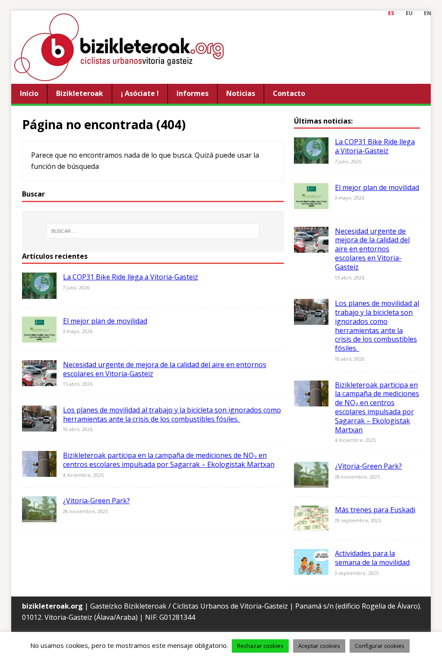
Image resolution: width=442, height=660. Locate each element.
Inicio (29, 93)
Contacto (289, 93)
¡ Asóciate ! (140, 93)
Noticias (240, 93)
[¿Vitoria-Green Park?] (39, 516)
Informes (192, 93)
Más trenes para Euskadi (375, 509)
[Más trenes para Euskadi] (311, 525)
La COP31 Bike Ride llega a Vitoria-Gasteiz (130, 277)
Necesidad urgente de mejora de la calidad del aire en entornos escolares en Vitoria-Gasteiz (164, 369)
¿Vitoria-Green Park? (96, 500)
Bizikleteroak (79, 93)
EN (427, 13)
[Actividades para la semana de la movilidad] (311, 569)
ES (391, 13)
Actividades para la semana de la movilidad (372, 558)
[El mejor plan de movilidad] (39, 336)
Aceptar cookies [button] (319, 646)
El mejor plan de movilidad (105, 321)
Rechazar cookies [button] (260, 646)
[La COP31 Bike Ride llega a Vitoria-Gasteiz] (39, 293)
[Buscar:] (153, 231)
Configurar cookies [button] (379, 646)
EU (409, 13)
